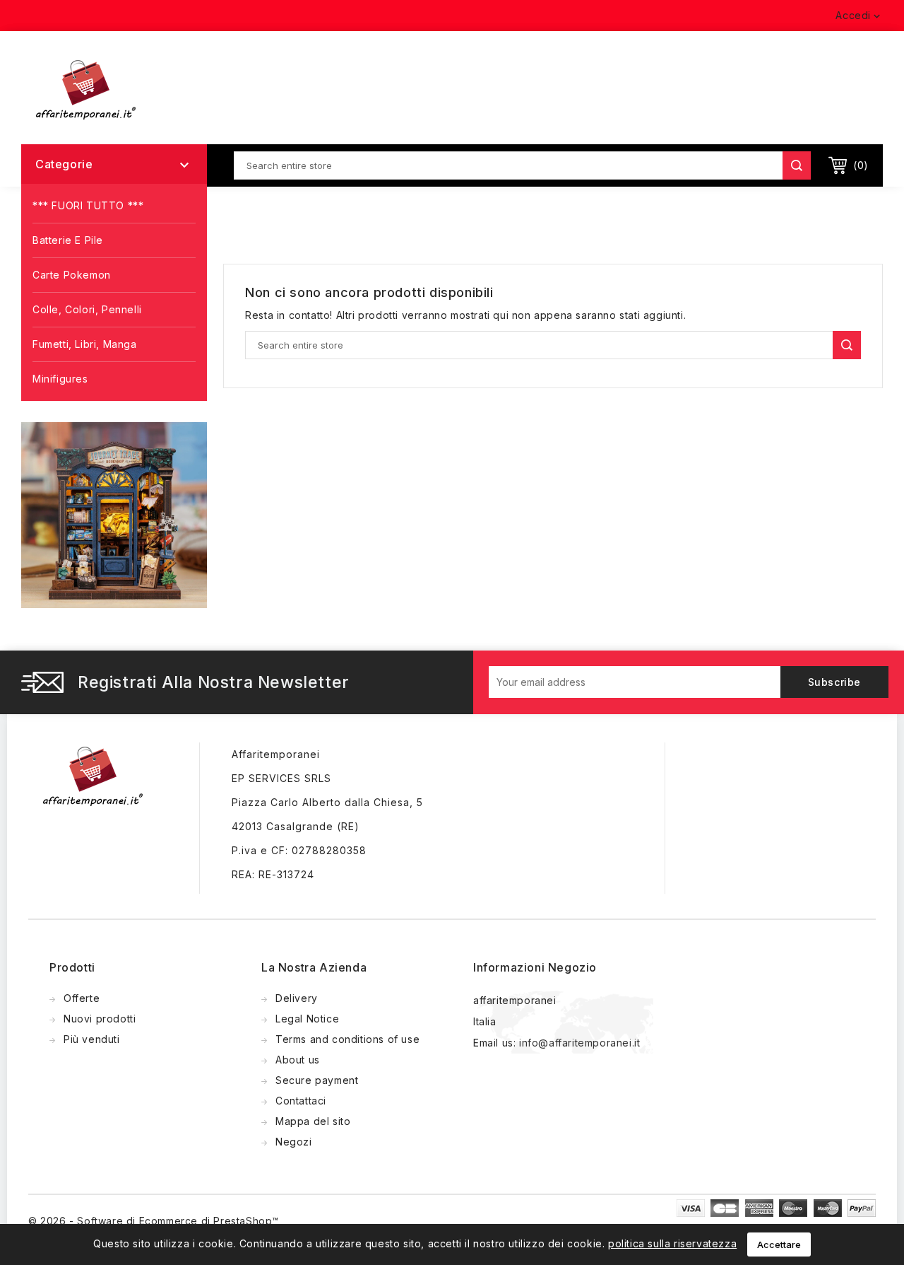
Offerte (82, 998)
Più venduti (92, 1039)
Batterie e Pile (67, 240)
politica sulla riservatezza (672, 1243)
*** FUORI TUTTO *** (87, 205)
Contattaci (300, 1101)
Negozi (293, 1142)
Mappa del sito (312, 1121)
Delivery (296, 998)
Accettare (779, 1244)
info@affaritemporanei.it (579, 1043)
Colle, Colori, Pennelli (87, 309)
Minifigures (60, 379)
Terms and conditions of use (347, 1039)
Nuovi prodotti (100, 1019)
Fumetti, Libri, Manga (84, 344)
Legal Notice (307, 1019)
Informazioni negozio (535, 967)
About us (297, 1060)
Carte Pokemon (71, 275)
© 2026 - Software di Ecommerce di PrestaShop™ (153, 1221)
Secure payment (316, 1080)
